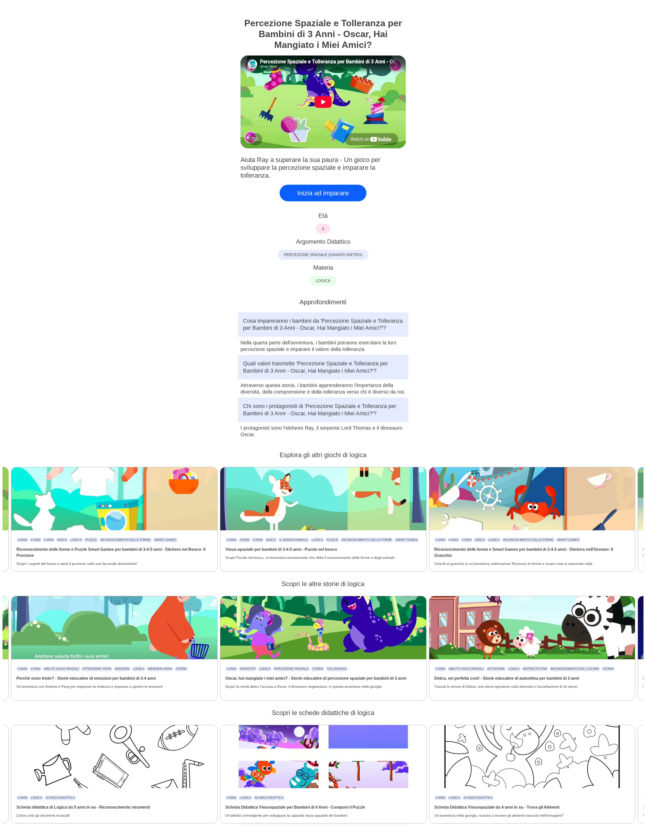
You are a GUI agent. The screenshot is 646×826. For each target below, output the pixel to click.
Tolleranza (337, 669)
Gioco (62, 540)
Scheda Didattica (60, 798)
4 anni (35, 540)
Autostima (496, 669)
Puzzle (91, 540)
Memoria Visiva (160, 669)
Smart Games (165, 540)
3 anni (22, 540)
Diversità (248, 669)
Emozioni (122, 669)
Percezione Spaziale (291, 669)
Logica (76, 540)
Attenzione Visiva (97, 669)
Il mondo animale (293, 540)
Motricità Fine (535, 669)
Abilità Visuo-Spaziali (61, 669)
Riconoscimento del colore (575, 669)
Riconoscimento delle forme (125, 540)
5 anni (48, 540)
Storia (181, 669)
